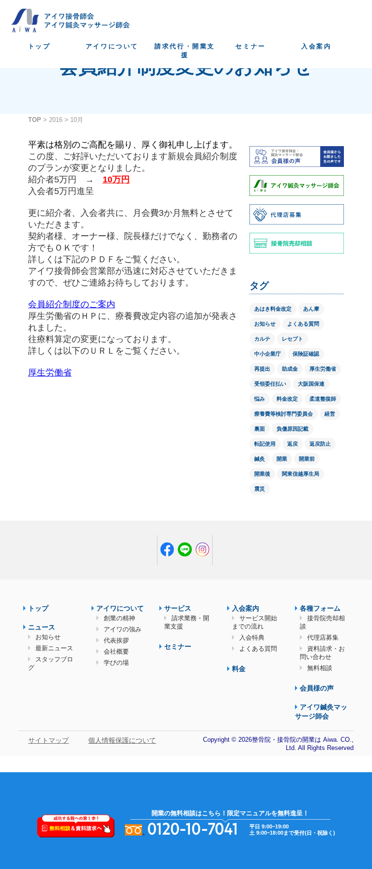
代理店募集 (323, 637)
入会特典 (251, 637)
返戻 (292, 444)
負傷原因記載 (293, 429)
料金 (239, 669)
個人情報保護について (122, 740)
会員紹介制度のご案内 (71, 304)
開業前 (307, 459)
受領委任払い (270, 384)
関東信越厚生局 (300, 474)
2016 (55, 119)
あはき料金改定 (273, 309)
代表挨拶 (116, 640)
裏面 (259, 429)
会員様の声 (317, 688)
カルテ (262, 339)
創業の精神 (119, 618)
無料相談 (319, 668)
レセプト (292, 339)
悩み (259, 399)
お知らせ (265, 324)
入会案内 (316, 46)
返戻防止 (320, 444)
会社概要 (116, 651)
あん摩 (311, 309)
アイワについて (112, 46)
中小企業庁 (267, 354)
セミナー (250, 46)
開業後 (262, 474)
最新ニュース (54, 648)
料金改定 (287, 399)
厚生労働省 (50, 372)
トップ (39, 46)
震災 (259, 489)
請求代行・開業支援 (185, 51)
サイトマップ (48, 740)
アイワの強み (122, 629)
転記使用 (265, 444)
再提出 (262, 369)
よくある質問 (303, 324)
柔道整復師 (323, 399)
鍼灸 (259, 459)
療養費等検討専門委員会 (283, 414)
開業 (282, 459)
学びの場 (116, 662)
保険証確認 (306, 354)
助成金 (290, 369)
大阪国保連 (311, 384)
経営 (330, 414)
